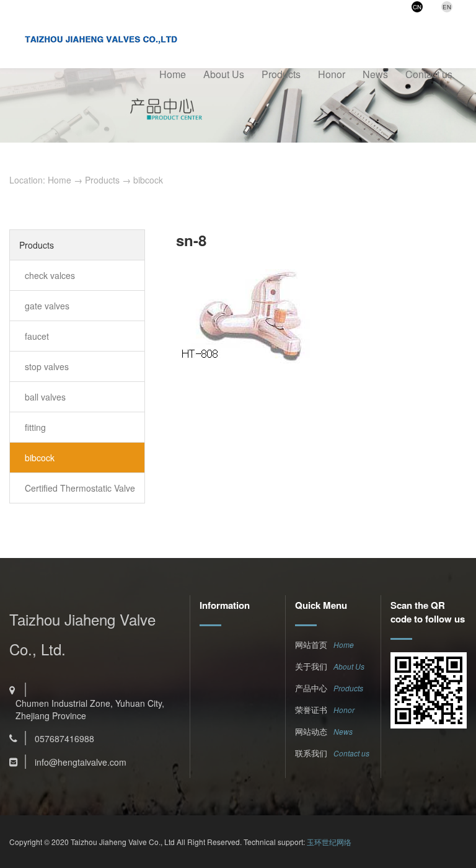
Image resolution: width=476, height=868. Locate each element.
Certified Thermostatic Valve (80, 488)
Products (281, 74)
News (375, 74)
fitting (35, 427)
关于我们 (311, 666)
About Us (223, 74)
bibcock (148, 180)
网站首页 (311, 644)
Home (172, 74)
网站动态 (311, 731)
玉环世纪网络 (329, 841)
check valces (50, 275)
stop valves (47, 366)
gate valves (47, 305)
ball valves (45, 397)
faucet (37, 336)
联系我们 (311, 753)
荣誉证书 (311, 709)
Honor (331, 74)
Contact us (428, 74)
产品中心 (311, 688)
